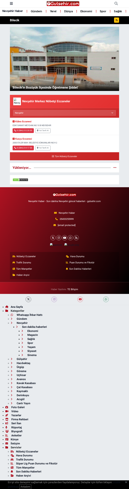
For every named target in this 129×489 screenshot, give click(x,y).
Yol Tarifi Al (44, 130)
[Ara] (116, 4)
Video (14, 411)
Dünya (68, 11)
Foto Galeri (18, 407)
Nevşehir (22, 322)
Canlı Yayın (23, 403)
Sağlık (117, 11)
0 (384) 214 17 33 (24, 148)
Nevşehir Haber (12, 11)
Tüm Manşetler (24, 268)
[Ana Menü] (11, 3)
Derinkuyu (22, 395)
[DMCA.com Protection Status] (20, 179)
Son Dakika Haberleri (80, 268)
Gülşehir (21, 359)
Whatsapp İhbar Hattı (29, 314)
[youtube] (80, 299)
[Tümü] (114, 167)
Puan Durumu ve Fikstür (82, 262)
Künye (14, 439)
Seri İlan (16, 423)
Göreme (21, 371)
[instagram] (54, 299)
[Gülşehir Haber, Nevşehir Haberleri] (63, 3)
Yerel (52, 11)
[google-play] (72, 245)
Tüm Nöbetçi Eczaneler (66, 156)
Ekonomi (86, 11)
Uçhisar (21, 375)
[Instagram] (58, 237)
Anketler (16, 435)
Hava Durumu (77, 256)
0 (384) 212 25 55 (24, 130)
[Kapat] (127, 482)
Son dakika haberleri (34, 326)
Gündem (36, 11)
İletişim (15, 443)
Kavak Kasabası (26, 383)
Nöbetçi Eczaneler (26, 256)
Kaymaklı (22, 391)
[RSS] (76, 237)
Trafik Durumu (23, 262)
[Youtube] (64, 237)
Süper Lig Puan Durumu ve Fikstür (36, 463)
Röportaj (16, 427)
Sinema (31, 355)
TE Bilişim (72, 289)
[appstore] (55, 245)
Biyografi (16, 431)
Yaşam (31, 347)
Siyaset (31, 351)
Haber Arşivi (23, 275)
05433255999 (67, 219)
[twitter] (28, 299)
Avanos (21, 379)
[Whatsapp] (70, 237)
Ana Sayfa (17, 306)
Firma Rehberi (19, 419)
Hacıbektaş (23, 363)
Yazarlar (16, 415)
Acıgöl (20, 399)
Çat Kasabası (24, 387)
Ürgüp (20, 367)
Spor (102, 11)
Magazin (32, 334)
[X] (53, 237)
